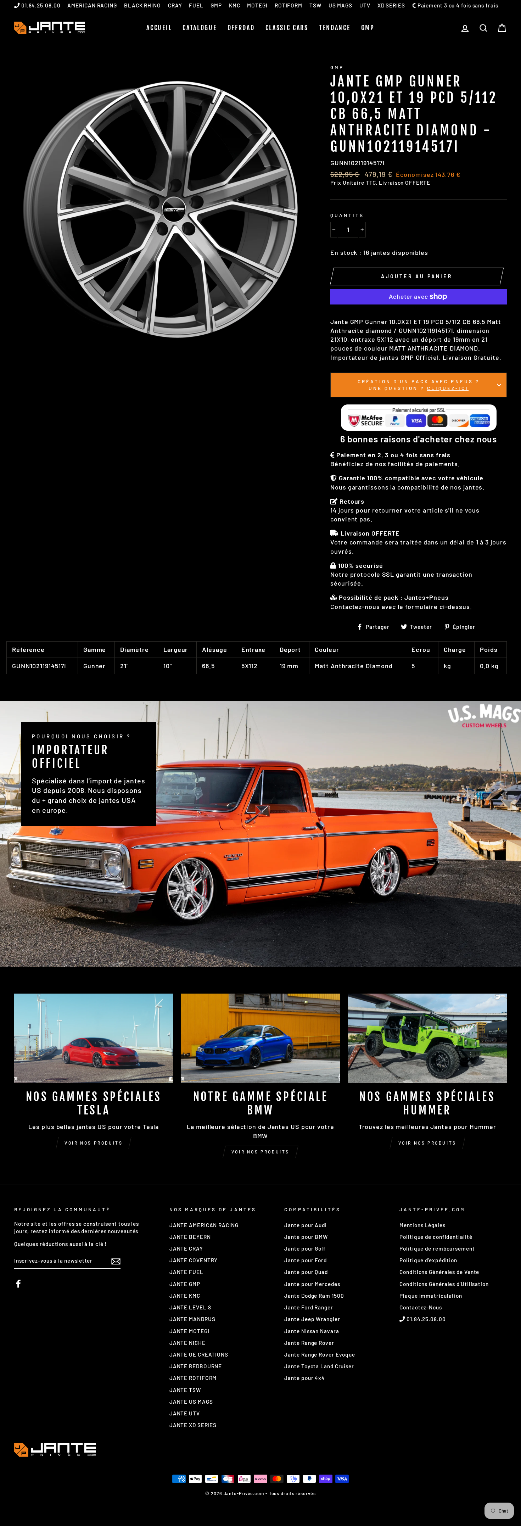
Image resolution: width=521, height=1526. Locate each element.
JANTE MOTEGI (189, 1331)
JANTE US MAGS (191, 1401)
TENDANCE (335, 28)
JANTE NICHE (187, 1343)
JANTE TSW (185, 1390)
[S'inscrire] (116, 1260)
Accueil (159, 28)
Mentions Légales (422, 1225)
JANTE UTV (184, 1413)
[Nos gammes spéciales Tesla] (93, 1038)
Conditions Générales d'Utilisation (444, 1284)
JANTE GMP (184, 1284)
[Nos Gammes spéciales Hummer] (427, 1038)
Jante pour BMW (306, 1237)
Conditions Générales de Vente (439, 1272)
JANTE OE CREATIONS (198, 1354)
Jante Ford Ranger (308, 1307)
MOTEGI (257, 5)
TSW (315, 5)
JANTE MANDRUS (192, 1319)
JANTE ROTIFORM (193, 1378)
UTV (364, 5)
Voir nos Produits (260, 1151)
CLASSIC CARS (286, 28)
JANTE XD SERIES (193, 1425)
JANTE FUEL (186, 1272)
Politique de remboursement (437, 1248)
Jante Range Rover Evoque (319, 1354)
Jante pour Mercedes (312, 1284)
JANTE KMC (184, 1295)
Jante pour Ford (305, 1260)
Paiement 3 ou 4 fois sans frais (457, 5)
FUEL (196, 5)
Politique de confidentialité (435, 1237)
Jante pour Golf (305, 1248)
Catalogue (200, 28)
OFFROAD (241, 28)
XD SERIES (391, 5)
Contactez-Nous (420, 1307)
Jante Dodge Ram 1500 (314, 1295)
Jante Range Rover (309, 1343)
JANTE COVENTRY (193, 1260)
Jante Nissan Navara (311, 1331)
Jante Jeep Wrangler (312, 1319)
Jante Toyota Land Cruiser (319, 1366)
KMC (234, 5)
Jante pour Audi (305, 1225)
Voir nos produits (94, 1142)
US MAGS (340, 5)
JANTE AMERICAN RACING (204, 1225)
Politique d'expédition (428, 1260)
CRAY (175, 5)
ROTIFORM (288, 5)
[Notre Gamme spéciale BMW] (260, 1038)
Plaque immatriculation (430, 1295)
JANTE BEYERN (190, 1237)
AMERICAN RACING (92, 5)
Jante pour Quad (306, 1272)
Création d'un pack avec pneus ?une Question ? (419, 384)
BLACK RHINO (142, 5)
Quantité (347, 215)
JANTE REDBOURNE (195, 1366)
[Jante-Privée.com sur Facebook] (18, 1283)
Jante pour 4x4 (304, 1378)
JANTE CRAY (186, 1248)
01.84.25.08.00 (40, 5)
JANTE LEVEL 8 (190, 1307)
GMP (216, 5)
